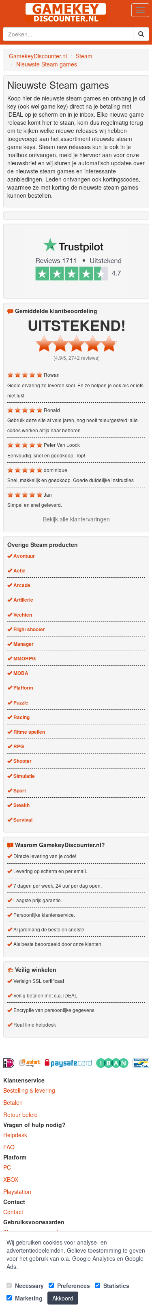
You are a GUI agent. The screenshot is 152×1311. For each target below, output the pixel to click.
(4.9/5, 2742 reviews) (77, 357)
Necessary (28, 1285)
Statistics (115, 1285)
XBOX (10, 1179)
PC (7, 1167)
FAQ (9, 1147)
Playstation (17, 1191)
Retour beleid (20, 1114)
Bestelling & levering (29, 1090)
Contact (13, 1212)
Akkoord (62, 1298)
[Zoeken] (141, 34)
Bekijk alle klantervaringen (76, 519)
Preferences (73, 1285)
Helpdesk (15, 1135)
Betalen (13, 1102)
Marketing (28, 1298)
